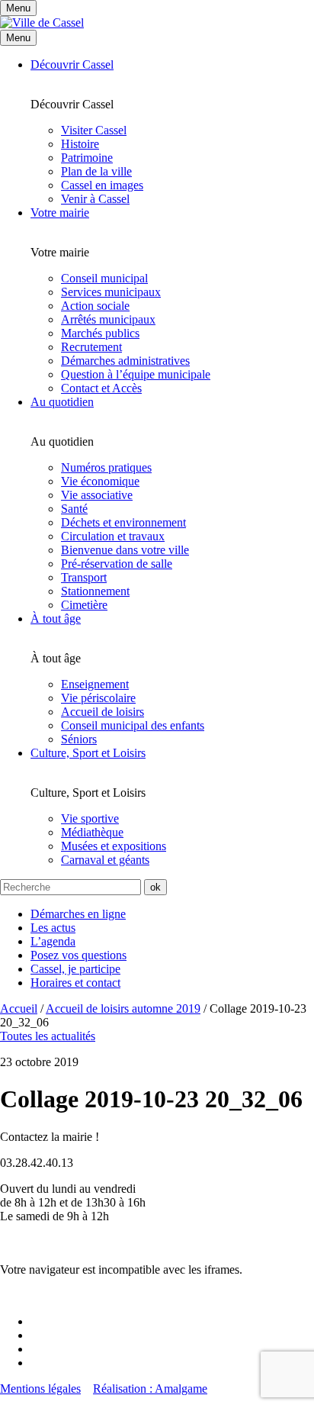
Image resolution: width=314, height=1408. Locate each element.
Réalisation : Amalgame (150, 1388)
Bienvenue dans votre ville (125, 549)
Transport (84, 577)
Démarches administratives (125, 360)
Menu (18, 37)
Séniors (79, 739)
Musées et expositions (113, 845)
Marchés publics (100, 333)
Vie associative (97, 494)
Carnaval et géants (105, 859)
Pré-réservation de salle (116, 563)
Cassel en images (102, 185)
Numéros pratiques (106, 467)
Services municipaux (111, 291)
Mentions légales (40, 1388)
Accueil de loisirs (102, 711)
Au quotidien (62, 401)
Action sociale (95, 305)
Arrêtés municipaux (108, 319)
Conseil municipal (104, 278)
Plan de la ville (96, 171)
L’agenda (52, 941)
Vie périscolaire (98, 697)
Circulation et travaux (113, 536)
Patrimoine (87, 157)
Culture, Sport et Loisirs (88, 752)
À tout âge (55, 618)
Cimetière (84, 604)
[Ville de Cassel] (42, 22)
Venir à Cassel (95, 198)
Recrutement (91, 346)
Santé (74, 508)
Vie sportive (90, 818)
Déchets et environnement (123, 522)
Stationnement (95, 591)
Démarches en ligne (78, 913)
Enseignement (95, 684)
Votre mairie (59, 212)
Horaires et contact (75, 982)
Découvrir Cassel (72, 64)
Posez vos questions (78, 955)
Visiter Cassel (94, 130)
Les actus (52, 927)
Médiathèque (92, 832)
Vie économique (100, 481)
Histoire (80, 143)
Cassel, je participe (75, 968)
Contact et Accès (101, 388)
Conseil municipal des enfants (132, 725)
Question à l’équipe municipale (135, 374)
